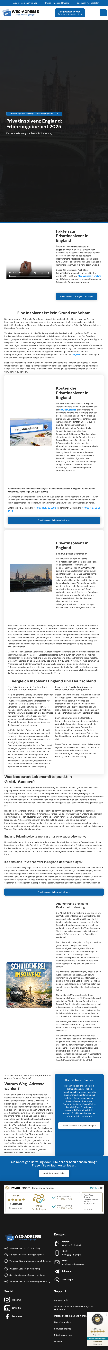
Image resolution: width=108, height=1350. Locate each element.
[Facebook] (7, 1316)
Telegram (66, 1271)
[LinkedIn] (7, 1308)
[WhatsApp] (57, 1280)
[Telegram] (57, 1271)
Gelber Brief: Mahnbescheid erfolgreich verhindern (73, 1308)
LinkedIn (16, 1307)
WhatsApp (67, 1279)
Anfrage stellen (61, 1300)
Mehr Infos (94, 1187)
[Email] (57, 1262)
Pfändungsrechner (63, 1335)
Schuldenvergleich (67, 409)
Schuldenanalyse (62, 1328)
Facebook (17, 1316)
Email (65, 1260)
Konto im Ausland (62, 1322)
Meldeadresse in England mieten (70, 1315)
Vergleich (76, 354)
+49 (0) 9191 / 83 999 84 (46, 508)
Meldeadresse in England (89, 276)
